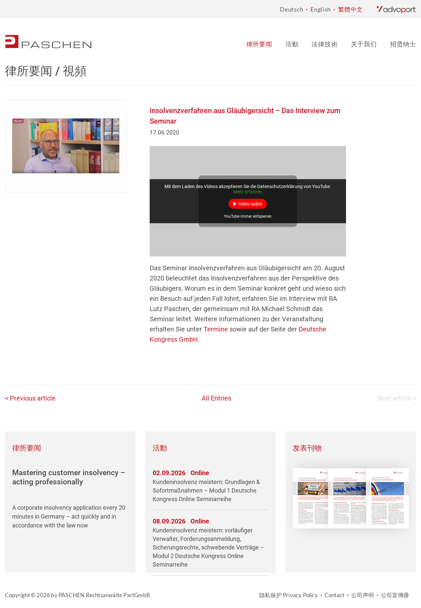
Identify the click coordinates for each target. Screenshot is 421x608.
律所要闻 (259, 44)
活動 (292, 44)
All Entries (216, 398)
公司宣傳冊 (395, 595)
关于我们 (364, 44)
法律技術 (324, 44)
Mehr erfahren (247, 191)
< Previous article (30, 398)
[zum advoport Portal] (396, 9)
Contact (334, 595)
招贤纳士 (403, 44)
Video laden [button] (250, 204)
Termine (216, 329)
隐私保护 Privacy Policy (288, 595)
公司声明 (362, 595)
